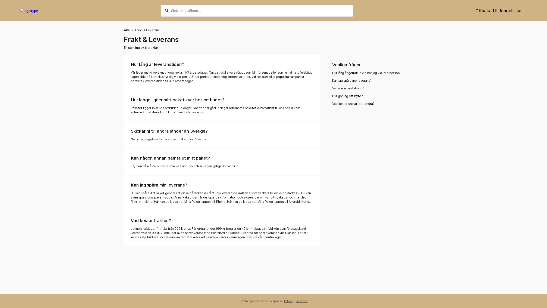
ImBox (288, 301)
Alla (126, 30)
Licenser (302, 301)
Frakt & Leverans (147, 30)
